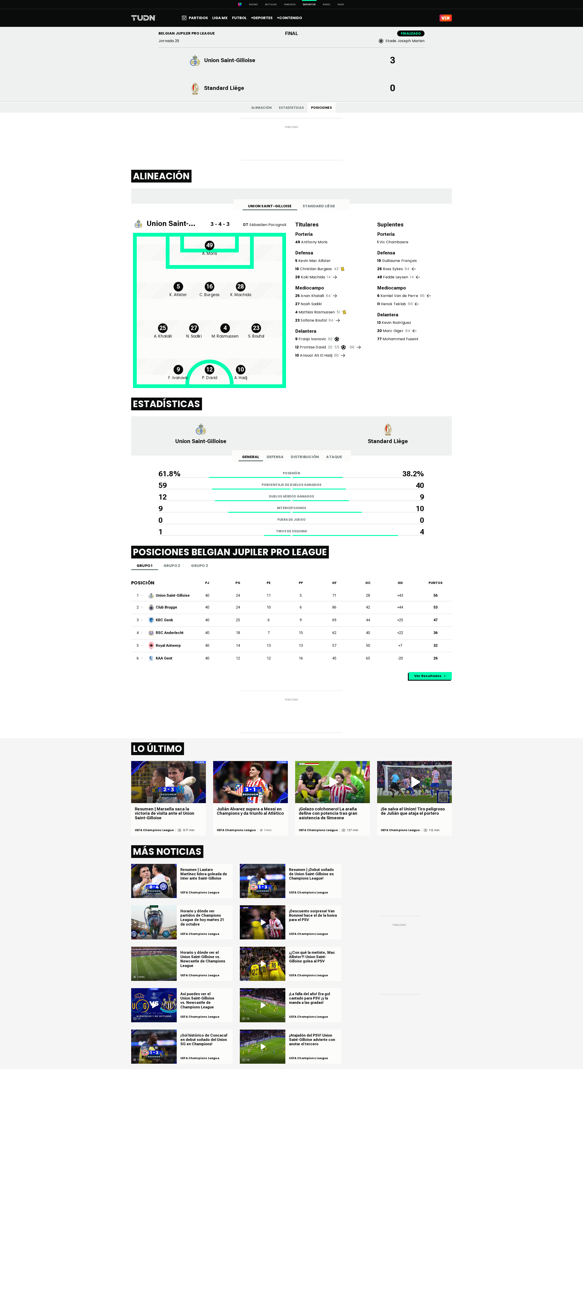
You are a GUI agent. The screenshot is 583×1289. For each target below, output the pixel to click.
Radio (326, 4)
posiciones (321, 107)
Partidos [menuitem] (198, 17)
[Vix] (446, 18)
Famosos (290, 4)
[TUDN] (143, 18)
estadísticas (291, 107)
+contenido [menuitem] (289, 17)
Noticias (271, 4)
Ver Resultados (427, 676)
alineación (261, 107)
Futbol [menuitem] (239, 17)
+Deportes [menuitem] (262, 17)
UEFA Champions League (154, 830)
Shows (253, 4)
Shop (341, 4)
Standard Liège (319, 206)
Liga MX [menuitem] (220, 17)
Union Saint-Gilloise (270, 206)
